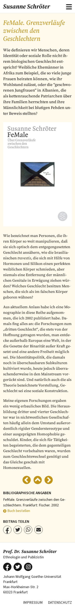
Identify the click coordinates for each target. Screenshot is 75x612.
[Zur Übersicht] (38, 480)
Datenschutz (60, 602)
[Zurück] (26, 480)
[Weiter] (49, 480)
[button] (7, 530)
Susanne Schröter (26, 6)
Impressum (33, 602)
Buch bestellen (18, 510)
